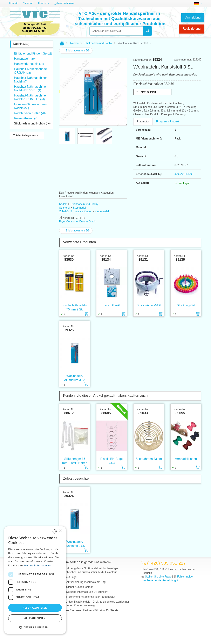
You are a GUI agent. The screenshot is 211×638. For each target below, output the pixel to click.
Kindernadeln (102, 211)
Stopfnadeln (80, 207)
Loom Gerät (112, 305)
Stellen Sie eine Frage (158, 576)
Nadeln (21, 43)
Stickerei (64, 207)
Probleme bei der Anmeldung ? (160, 580)
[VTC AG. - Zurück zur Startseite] (35, 23)
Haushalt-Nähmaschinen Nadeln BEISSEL (30, 88)
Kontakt (13, 3)
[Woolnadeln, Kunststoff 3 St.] (74, 518)
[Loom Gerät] (111, 282)
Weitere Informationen (37, 565)
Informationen (65, 3)
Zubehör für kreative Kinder (75, 211)
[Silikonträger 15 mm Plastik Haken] (74, 435)
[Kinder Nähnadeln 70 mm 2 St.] (74, 282)
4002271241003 (184, 173)
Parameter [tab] (143, 121)
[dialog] (35, 580)
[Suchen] (147, 31)
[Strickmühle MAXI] (149, 282)
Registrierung (191, 28)
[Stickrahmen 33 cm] (149, 435)
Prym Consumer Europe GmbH (77, 221)
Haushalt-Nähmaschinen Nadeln (30, 79)
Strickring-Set (186, 305)
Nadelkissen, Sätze (30, 113)
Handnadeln (24, 58)
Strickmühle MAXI (149, 305)
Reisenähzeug (25, 118)
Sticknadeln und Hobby (32, 123)
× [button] (60, 531)
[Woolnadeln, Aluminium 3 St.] (74, 352)
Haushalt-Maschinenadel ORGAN (30, 70)
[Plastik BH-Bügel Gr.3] (111, 435)
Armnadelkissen (186, 458)
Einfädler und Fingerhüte (33, 53)
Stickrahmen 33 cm (149, 458)
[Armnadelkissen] (186, 435)
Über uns (43, 3)
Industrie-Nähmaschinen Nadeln (30, 106)
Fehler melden (185, 576)
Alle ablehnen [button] (35, 618)
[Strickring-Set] (186, 282)
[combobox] (116, 31)
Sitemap (28, 3)
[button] (35, 627)
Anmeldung (192, 17)
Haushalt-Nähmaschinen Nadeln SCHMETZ (30, 97)
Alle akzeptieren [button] (35, 607)
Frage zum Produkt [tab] (167, 121)
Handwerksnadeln (29, 63)
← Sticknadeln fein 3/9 (75, 50)
